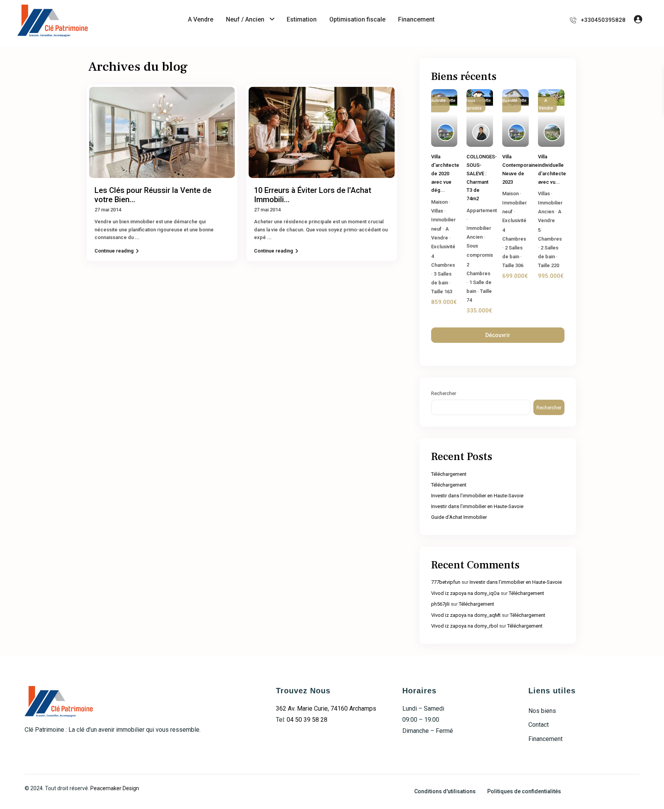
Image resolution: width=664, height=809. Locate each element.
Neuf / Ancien (245, 19)
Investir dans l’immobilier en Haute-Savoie (477, 495)
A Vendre (200, 19)
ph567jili (440, 604)
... (137, 237)
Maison (439, 202)
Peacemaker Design (114, 788)
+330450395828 (603, 20)
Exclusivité (443, 246)
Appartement (481, 210)
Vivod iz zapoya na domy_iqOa (465, 593)
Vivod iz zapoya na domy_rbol (464, 626)
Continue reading (114, 251)
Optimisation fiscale (357, 19)
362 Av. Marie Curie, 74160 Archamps (326, 708)
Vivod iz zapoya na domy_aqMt (466, 615)
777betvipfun (445, 582)
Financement (416, 19)
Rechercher (443, 393)
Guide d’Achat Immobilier (459, 517)
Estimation (302, 19)
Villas (437, 211)
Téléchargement (448, 474)
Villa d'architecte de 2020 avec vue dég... (445, 173)
